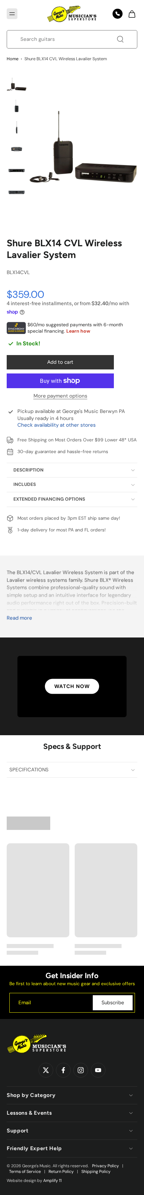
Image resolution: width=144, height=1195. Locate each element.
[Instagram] (80, 1070)
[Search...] (120, 39)
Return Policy (61, 1171)
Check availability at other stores (56, 425)
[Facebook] (63, 1070)
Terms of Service (25, 1171)
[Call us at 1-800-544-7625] (118, 14)
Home (12, 59)
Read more (19, 618)
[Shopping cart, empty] (130, 13)
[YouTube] (98, 1070)
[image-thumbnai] (16, 84)
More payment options (60, 396)
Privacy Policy (105, 1166)
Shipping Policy (96, 1171)
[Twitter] (46, 1070)
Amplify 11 (52, 1180)
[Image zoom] (83, 146)
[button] (12, 13)
